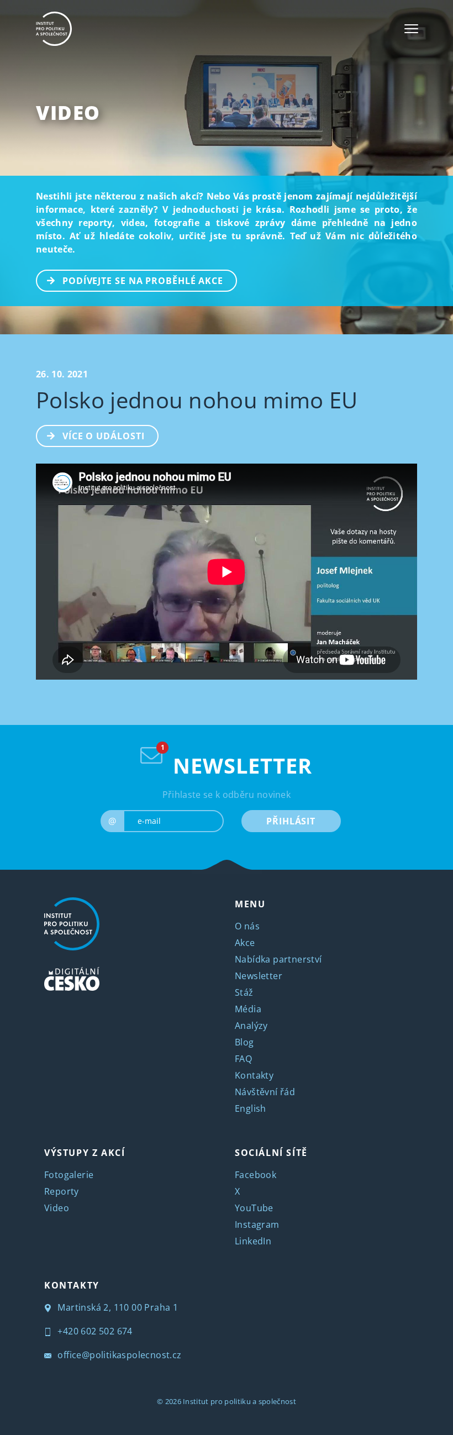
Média (248, 1009)
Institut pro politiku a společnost (239, 1401)
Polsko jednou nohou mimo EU (197, 400)
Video (68, 112)
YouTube (254, 1208)
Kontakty (254, 1075)
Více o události (103, 436)
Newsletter (258, 976)
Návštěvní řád (265, 1092)
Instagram (257, 1224)
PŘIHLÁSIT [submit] (290, 821)
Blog (244, 1042)
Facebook (255, 1175)
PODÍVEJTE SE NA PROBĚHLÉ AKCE (142, 281)
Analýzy (251, 1025)
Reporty (61, 1191)
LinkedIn (253, 1241)
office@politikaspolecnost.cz (118, 1355)
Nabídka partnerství (278, 959)
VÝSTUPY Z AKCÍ (84, 1153)
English (250, 1108)
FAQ (243, 1059)
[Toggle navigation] (411, 29)
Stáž (244, 992)
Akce (245, 943)
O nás (247, 926)
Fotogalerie (68, 1175)
